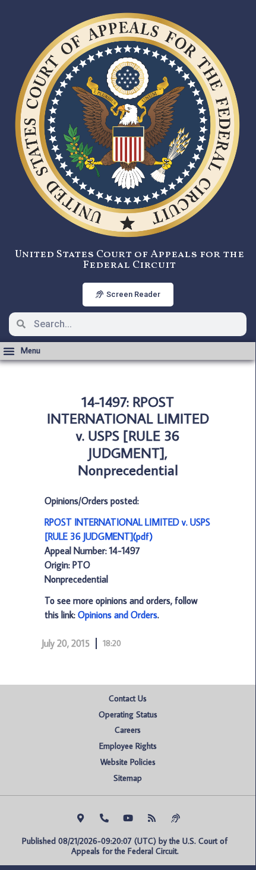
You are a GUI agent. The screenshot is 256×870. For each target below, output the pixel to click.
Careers (128, 730)
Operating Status (128, 714)
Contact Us (128, 698)
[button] (21, 351)
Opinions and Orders (117, 615)
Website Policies (128, 762)
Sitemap (127, 778)
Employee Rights (128, 746)
